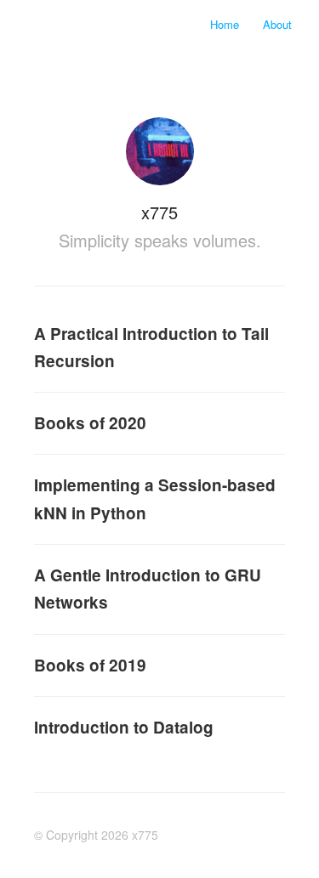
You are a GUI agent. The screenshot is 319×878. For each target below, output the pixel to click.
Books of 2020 (90, 422)
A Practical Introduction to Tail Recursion (151, 347)
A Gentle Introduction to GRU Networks (147, 589)
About (277, 24)
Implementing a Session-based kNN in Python (155, 498)
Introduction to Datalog (124, 727)
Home (226, 24)
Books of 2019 (90, 665)
